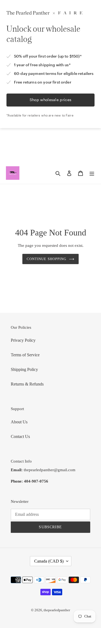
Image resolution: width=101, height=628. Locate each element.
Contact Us (20, 436)
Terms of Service (25, 355)
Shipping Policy (24, 369)
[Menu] (91, 173)
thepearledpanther (57, 610)
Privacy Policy (23, 340)
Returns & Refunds (27, 384)
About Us (19, 422)
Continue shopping (46, 259)
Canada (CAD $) (49, 561)
